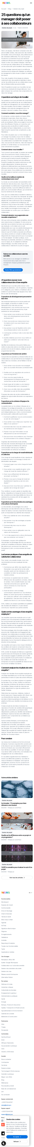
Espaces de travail (7, 905)
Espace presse (5, 1068)
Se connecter (5, 1094)
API (2, 1091)
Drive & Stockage (6, 911)
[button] (31, 3)
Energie (3, 1002)
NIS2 (2, 1040)
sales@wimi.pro (6, 1105)
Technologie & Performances (10, 1071)
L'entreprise (5, 1062)
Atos (2, 1024)
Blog (9, 9)
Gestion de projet (18, 9)
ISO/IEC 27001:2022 (7, 1052)
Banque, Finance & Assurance (10, 1005)
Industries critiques (7, 987)
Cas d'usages (5, 956)
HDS (2, 1049)
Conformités (4, 1034)
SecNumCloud (5, 1037)
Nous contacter (6, 1059)
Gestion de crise (6, 971)
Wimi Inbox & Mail (7, 919)
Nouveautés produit (7, 1086)
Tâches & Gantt (6, 917)
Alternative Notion (7, 977)
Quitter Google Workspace (9, 962)
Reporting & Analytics (8, 943)
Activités (4, 940)
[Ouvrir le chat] (3, 1143)
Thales (3, 1027)
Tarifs (3, 949)
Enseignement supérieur (9, 993)
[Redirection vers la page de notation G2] (3, 1124)
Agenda (3, 922)
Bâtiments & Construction (9, 1016)
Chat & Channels (6, 914)
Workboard (4, 902)
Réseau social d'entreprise (9, 974)
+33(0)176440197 (7, 1102)
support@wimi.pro (7, 1114)
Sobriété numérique (7, 1074)
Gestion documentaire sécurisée (11, 968)
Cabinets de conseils (7, 1013)
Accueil (3, 9)
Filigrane (4, 931)
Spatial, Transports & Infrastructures (12, 1008)
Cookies (3, 1138)
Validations (4, 937)
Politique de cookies (16, 1130)
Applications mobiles (7, 952)
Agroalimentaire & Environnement (11, 1011)
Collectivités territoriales (8, 990)
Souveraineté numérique (9, 1046)
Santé (3, 999)
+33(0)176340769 (7, 1111)
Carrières (4, 1065)
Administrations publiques (9, 996)
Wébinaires (4, 1083)
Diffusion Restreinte (7, 1043)
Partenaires (4, 1021)
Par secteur (4, 981)
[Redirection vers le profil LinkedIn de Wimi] (2, 1121)
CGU (2, 1140)
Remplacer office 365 (8, 959)
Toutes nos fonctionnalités (9, 946)
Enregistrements (6, 934)
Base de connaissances (8, 1089)
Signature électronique (8, 928)
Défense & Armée (6, 984)
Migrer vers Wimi (6, 1077)
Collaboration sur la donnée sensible (12, 965)
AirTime (3, 925)
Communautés (5, 908)
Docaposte (4, 1030)
